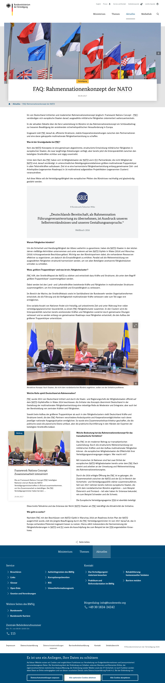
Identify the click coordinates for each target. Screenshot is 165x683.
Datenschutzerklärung (29, 645)
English (98, 4)
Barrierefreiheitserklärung (79, 645)
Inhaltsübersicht (112, 645)
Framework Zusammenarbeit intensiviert (31, 472)
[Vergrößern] (135, 325)
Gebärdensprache (133, 4)
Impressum (10, 645)
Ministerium (65, 551)
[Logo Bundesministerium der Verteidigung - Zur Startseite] (18, 10)
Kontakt (97, 645)
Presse (105, 4)
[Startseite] (9, 104)
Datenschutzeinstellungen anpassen (53, 646)
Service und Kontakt (119, 4)
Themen (84, 551)
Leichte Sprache (150, 4)
